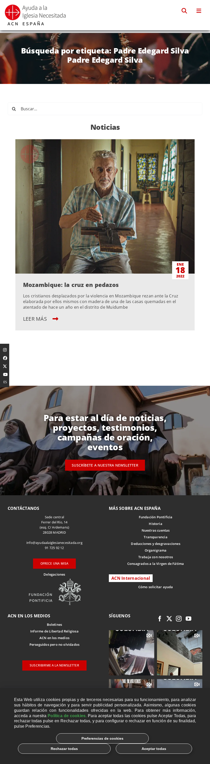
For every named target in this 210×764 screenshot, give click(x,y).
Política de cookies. (67, 716)
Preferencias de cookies (102, 738)
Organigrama (156, 550)
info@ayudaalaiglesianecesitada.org (54, 542)
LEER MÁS (35, 318)
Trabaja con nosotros (155, 557)
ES (5, 382)
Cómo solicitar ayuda (155, 587)
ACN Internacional (130, 578)
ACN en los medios (54, 638)
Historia (155, 523)
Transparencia (155, 537)
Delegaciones (54, 574)
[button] (184, 11)
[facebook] (160, 618)
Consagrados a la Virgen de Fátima (155, 563)
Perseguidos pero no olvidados (54, 644)
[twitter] (169, 618)
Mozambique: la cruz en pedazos (71, 284)
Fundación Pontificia (156, 517)
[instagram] (179, 618)
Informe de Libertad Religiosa (54, 631)
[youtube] (188, 618)
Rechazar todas (64, 749)
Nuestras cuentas (156, 530)
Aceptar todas (154, 749)
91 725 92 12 (54, 547)
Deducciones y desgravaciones (155, 543)
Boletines (54, 624)
